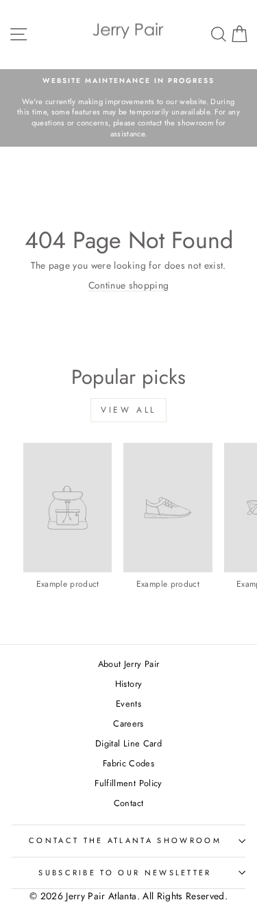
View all (128, 410)
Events (128, 703)
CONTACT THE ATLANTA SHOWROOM (125, 840)
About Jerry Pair (129, 663)
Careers (128, 723)
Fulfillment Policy (128, 783)
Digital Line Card (128, 743)
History (128, 683)
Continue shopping (128, 285)
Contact (128, 802)
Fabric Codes (128, 763)
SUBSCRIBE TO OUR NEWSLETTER (124, 872)
